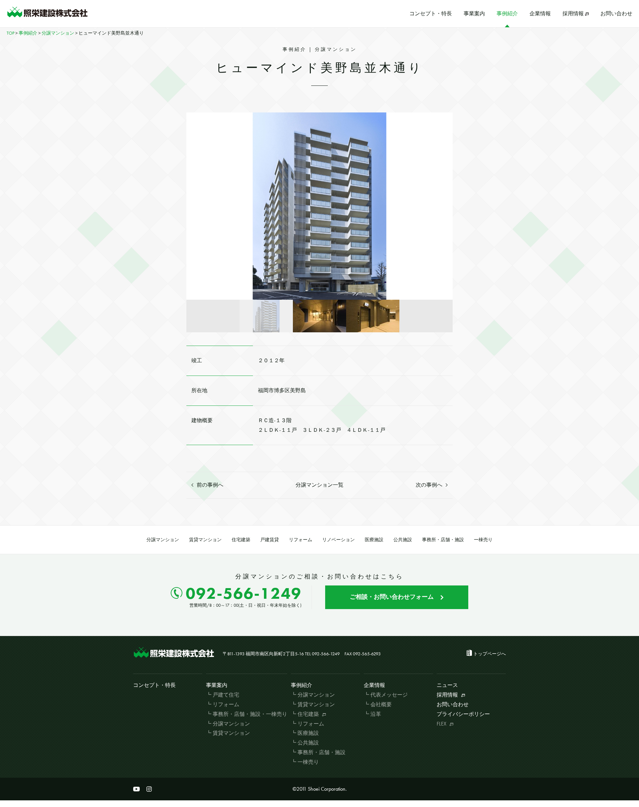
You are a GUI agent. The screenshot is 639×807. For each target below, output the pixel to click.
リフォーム (300, 540)
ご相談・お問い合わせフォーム (392, 596)
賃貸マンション (205, 540)
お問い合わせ (616, 13)
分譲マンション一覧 (319, 484)
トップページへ (489, 654)
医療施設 (374, 540)
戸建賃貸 (269, 540)
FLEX (441, 723)
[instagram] (149, 789)
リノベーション (338, 540)
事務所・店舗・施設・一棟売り (250, 714)
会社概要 (381, 704)
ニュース (447, 685)
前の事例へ (210, 484)
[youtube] (136, 789)
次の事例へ (429, 484)
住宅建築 (241, 540)
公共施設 (402, 540)
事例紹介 (507, 13)
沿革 (375, 714)
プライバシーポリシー (463, 714)
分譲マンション (162, 540)
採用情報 (573, 13)
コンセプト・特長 (430, 13)
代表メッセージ (389, 694)
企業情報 (540, 13)
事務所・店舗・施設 (443, 540)
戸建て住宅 (226, 694)
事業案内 (474, 13)
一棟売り (483, 540)
